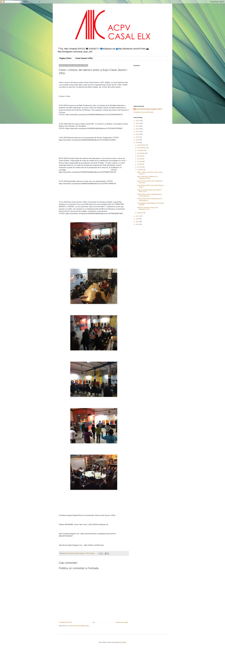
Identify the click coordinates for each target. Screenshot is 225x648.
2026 (137, 120)
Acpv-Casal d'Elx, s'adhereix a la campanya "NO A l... (147, 177)
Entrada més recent (65, 622)
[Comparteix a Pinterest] (108, 553)
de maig (140, 161)
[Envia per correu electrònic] (99, 553)
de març (140, 167)
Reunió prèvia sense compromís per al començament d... (149, 195)
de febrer (140, 170)
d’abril (139, 164)
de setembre (141, 153)
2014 (137, 224)
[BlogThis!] (101, 553)
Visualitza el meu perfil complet (143, 112)
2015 (137, 221)
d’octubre (140, 150)
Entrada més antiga (122, 622)
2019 (137, 140)
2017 (137, 216)
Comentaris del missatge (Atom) (79, 626)
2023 (137, 129)
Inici (93, 622)
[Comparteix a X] (103, 553)
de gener (140, 213)
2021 (137, 134)
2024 (137, 126)
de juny (139, 159)
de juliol (140, 156)
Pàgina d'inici (65, 58)
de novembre (141, 148)
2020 (137, 137)
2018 (137, 142)
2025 (137, 123)
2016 (137, 219)
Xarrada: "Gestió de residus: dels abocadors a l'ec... (147, 208)
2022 (137, 131)
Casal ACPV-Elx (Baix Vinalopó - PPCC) (149, 109)
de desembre (141, 145)
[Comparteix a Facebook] (106, 553)
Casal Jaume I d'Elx (84, 58)
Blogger (123, 642)
